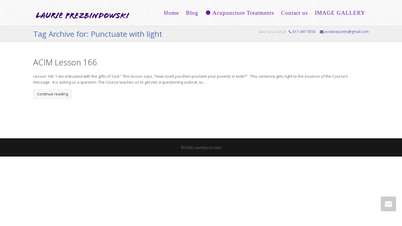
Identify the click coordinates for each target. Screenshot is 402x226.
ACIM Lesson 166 (65, 62)
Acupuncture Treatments (242, 13)
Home (171, 13)
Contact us (294, 13)
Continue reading (52, 94)
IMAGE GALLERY (340, 13)
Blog (192, 13)
